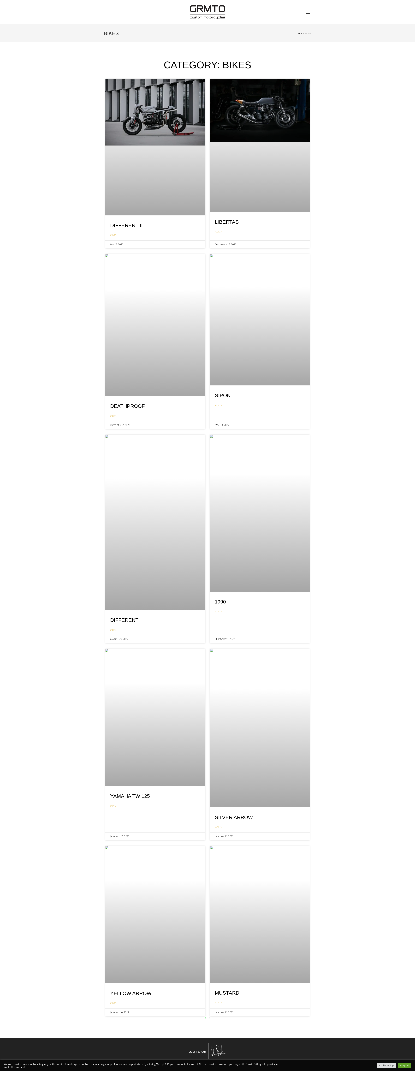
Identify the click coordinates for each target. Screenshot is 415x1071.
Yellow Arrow (130, 993)
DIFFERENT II (126, 225)
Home (301, 33)
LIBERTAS (227, 222)
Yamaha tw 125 (130, 796)
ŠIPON (223, 395)
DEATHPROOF (127, 406)
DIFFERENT (124, 620)
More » (113, 235)
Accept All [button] (404, 1065)
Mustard (227, 993)
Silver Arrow (234, 817)
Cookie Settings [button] (386, 1065)
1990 (220, 602)
